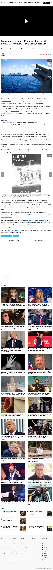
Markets (2, 544)
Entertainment (3, 555)
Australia (33, 540)
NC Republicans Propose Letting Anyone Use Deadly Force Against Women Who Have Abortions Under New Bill (12, 415)
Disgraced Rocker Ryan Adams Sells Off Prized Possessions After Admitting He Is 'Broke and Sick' (12, 328)
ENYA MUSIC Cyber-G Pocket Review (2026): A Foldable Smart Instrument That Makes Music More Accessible (11, 528)
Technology (3, 553)
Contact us (23, 542)
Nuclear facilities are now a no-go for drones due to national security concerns (21, 127)
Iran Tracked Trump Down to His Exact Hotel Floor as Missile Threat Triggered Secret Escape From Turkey (40, 328)
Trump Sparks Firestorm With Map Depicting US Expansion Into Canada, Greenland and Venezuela (39, 415)
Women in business (15, 555)
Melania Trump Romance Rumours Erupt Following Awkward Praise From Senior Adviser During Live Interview (39, 460)
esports (12, 557)
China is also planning (13, 230)
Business (2, 547)
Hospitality (13, 542)
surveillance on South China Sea (9, 113)
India (32, 542)
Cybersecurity (13, 551)
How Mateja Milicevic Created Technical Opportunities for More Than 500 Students (37, 513)
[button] (50, 76)
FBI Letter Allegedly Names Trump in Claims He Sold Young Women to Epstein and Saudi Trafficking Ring (12, 350)
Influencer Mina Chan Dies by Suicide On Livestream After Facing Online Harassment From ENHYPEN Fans (13, 306)
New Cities (13, 559)
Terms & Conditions (25, 544)
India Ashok (9, 53)
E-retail (12, 540)
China (35, 98)
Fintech (12, 561)
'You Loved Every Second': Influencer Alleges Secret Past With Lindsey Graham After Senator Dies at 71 (39, 372)
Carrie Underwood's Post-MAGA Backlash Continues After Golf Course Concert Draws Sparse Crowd (38, 306)
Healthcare (13, 544)
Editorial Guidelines (39, 240)
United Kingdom (35, 547)
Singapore (33, 544)
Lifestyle (2, 557)
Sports (2, 559)
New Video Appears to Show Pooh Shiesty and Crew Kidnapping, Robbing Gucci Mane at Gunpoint (39, 503)
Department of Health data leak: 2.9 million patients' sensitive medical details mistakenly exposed (25, 124)
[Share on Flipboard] (43, 55)
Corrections (23, 551)
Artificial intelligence (15, 553)
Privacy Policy (24, 547)
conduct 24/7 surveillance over (24, 103)
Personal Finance (4, 551)
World (2, 540)
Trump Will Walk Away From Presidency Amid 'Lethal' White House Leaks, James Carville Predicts (12, 438)
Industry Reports (14, 563)
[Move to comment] (51, 55)
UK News (2, 542)
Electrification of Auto (15, 547)
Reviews (2, 561)
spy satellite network (14, 111)
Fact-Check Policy (24, 555)
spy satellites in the (6, 101)
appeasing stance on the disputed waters (35, 220)
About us (23, 540)
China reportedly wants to (7, 98)
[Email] (48, 55)
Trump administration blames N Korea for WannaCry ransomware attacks (20, 122)
